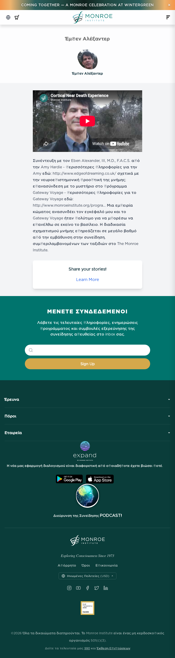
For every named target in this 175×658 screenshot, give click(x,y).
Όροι (86, 565)
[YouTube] (78, 588)
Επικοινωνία (106, 565)
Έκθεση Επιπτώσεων (113, 648)
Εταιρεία (13, 433)
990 (87, 648)
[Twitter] (96, 588)
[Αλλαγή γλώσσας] (8, 17)
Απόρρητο (67, 565)
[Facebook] (87, 588)
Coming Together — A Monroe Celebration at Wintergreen (87, 5)
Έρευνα (12, 399)
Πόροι (10, 416)
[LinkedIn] (105, 588)
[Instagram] (69, 588)
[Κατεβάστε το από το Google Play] (69, 479)
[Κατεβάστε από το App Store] (100, 479)
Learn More (87, 279)
